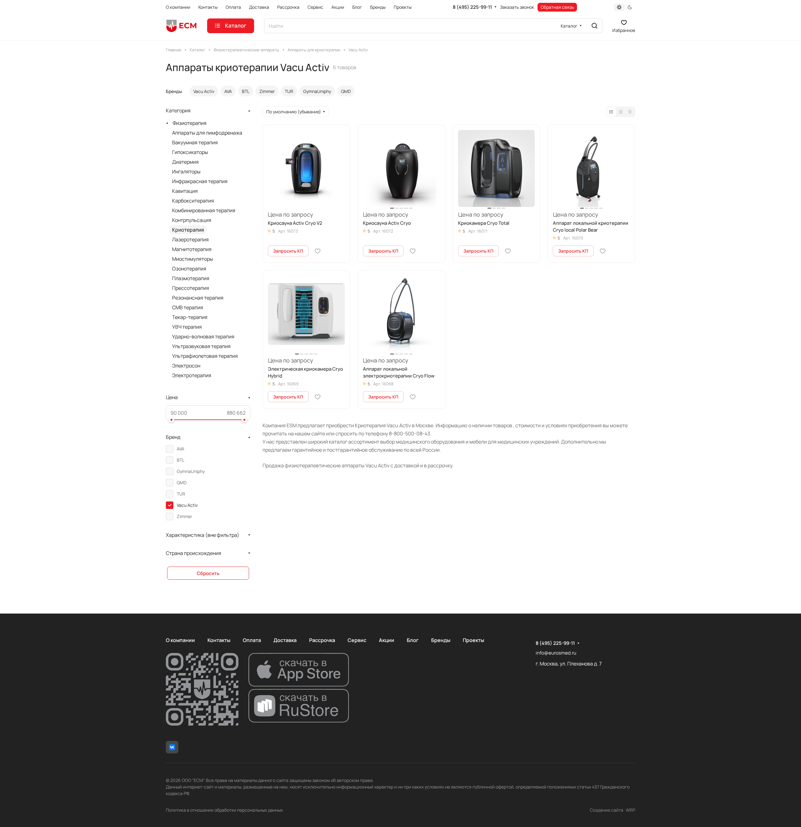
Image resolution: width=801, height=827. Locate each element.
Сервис (357, 640)
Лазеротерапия (190, 239)
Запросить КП (288, 251)
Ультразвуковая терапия (201, 346)
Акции (386, 640)
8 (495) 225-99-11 (472, 7)
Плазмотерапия (190, 278)
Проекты (473, 640)
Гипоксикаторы (190, 152)
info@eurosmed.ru (556, 653)
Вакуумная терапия (195, 142)
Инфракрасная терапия (199, 181)
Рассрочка (322, 640)
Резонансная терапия (197, 297)
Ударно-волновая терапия (203, 336)
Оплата (252, 640)
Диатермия (185, 161)
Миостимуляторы (192, 258)
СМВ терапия (187, 307)
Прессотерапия (190, 288)
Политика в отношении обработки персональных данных (224, 810)
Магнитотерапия (192, 249)
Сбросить (208, 573)
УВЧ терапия (187, 326)
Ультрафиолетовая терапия (205, 355)
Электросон (186, 365)
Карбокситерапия (193, 200)
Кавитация (185, 190)
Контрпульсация (191, 220)
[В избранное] (317, 251)
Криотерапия (188, 229)
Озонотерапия (189, 268)
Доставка (285, 640)
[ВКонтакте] (172, 747)
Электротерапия (191, 375)
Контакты (218, 640)
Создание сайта (606, 810)
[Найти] (594, 25)
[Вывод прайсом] (630, 111)
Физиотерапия (190, 123)
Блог (413, 640)
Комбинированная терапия (203, 210)
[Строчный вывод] (620, 111)
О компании (180, 640)
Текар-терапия (189, 317)
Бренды (440, 640)
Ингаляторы (186, 171)
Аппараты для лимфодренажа (207, 132)
